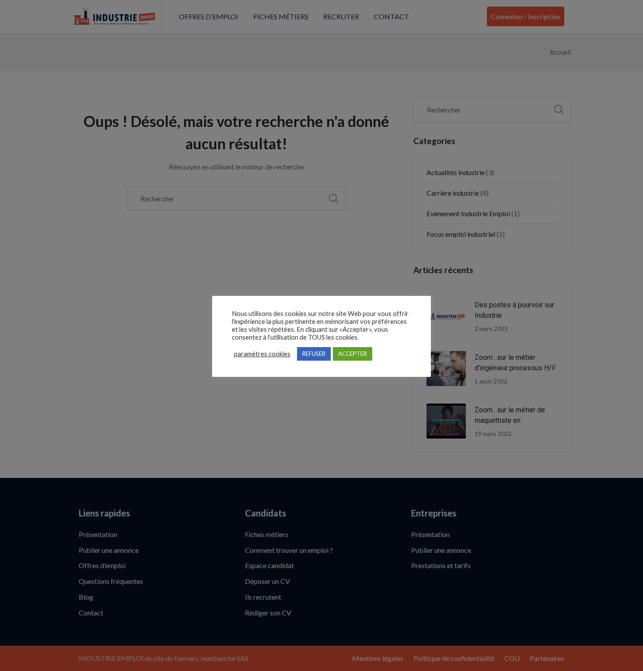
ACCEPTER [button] (352, 353)
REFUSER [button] (313, 353)
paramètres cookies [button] (262, 354)
